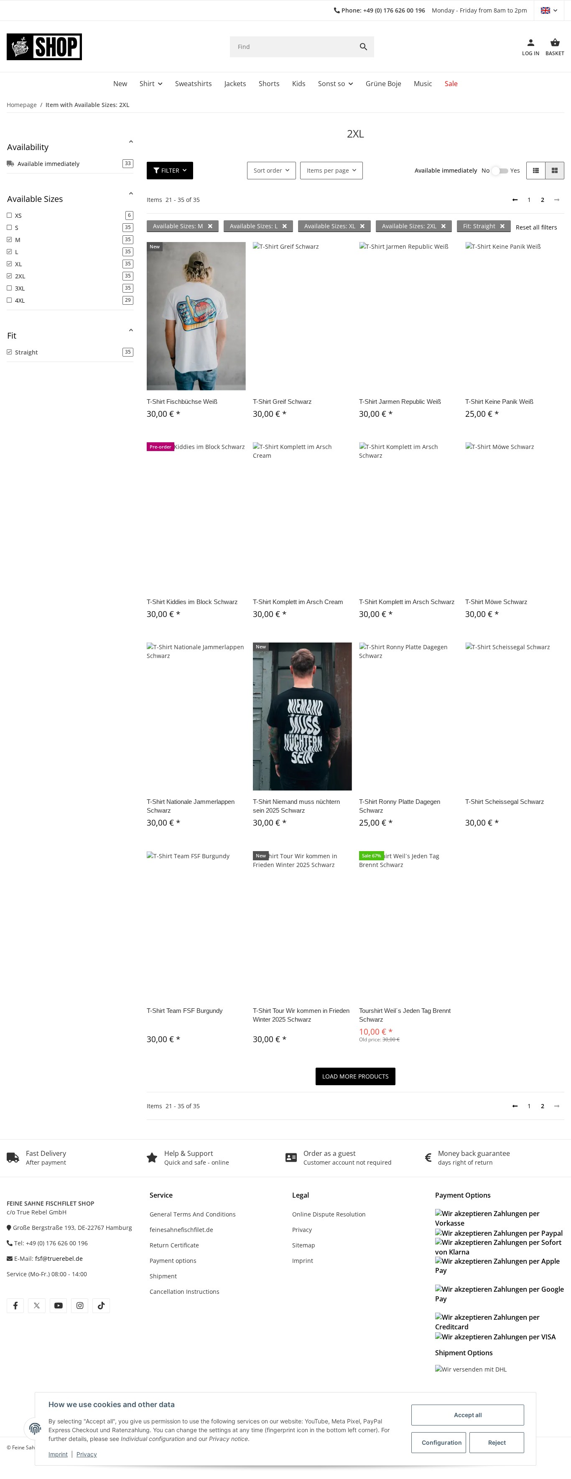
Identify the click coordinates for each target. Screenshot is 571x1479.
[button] (549, 10)
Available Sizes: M (179, 226)
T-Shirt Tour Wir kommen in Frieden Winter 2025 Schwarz (301, 1015)
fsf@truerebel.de (59, 1258)
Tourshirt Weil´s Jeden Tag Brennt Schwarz (405, 1015)
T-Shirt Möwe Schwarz (496, 601)
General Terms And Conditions (193, 1214)
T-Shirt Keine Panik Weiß (499, 401)
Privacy (86, 1454)
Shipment (163, 1276)
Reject (497, 1442)
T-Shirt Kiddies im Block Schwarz (192, 601)
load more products (355, 1076)
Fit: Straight (480, 226)
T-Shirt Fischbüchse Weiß (182, 401)
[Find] (363, 46)
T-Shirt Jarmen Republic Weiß (400, 401)
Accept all (468, 1414)
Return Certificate (174, 1245)
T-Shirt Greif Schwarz (282, 401)
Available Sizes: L (254, 226)
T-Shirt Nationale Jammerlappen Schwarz (191, 806)
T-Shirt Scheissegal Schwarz (504, 801)
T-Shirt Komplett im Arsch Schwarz (407, 601)
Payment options (173, 1261)
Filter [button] (170, 170)
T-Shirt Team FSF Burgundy (185, 1010)
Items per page (328, 170)
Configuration (442, 1442)
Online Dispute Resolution (329, 1214)
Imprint (58, 1454)
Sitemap (303, 1245)
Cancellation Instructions (184, 1291)
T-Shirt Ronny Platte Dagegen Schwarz (399, 806)
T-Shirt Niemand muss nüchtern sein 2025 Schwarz (296, 806)
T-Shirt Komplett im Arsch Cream (298, 601)
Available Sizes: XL (330, 226)
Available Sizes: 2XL (410, 226)
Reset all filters (536, 227)
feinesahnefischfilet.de (181, 1230)
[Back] (515, 200)
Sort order (268, 170)
